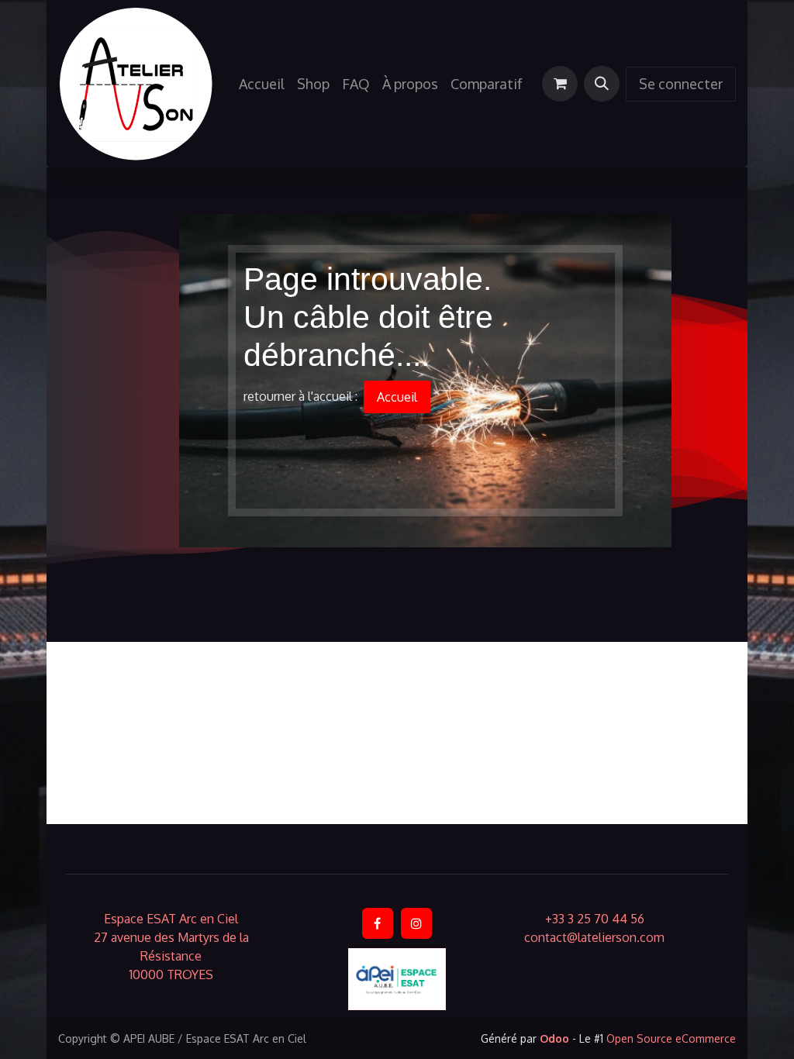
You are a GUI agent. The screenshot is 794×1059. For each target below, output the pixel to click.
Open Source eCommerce (671, 1038)
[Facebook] (377, 923)
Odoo (556, 1038)
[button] (602, 84)
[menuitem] (262, 84)
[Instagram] (416, 923)
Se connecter (681, 83)
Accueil (397, 397)
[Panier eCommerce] (560, 84)
